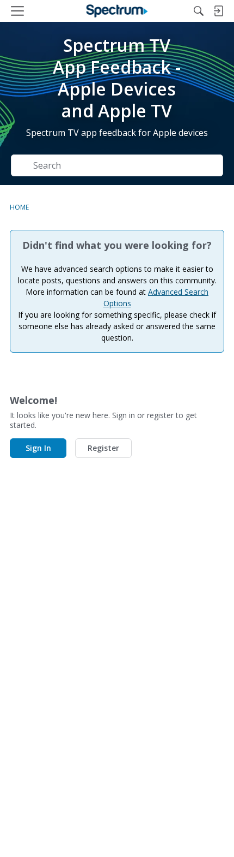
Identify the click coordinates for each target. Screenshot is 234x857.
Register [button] (103, 448)
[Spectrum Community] (117, 11)
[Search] (198, 11)
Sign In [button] (38, 448)
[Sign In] (218, 11)
